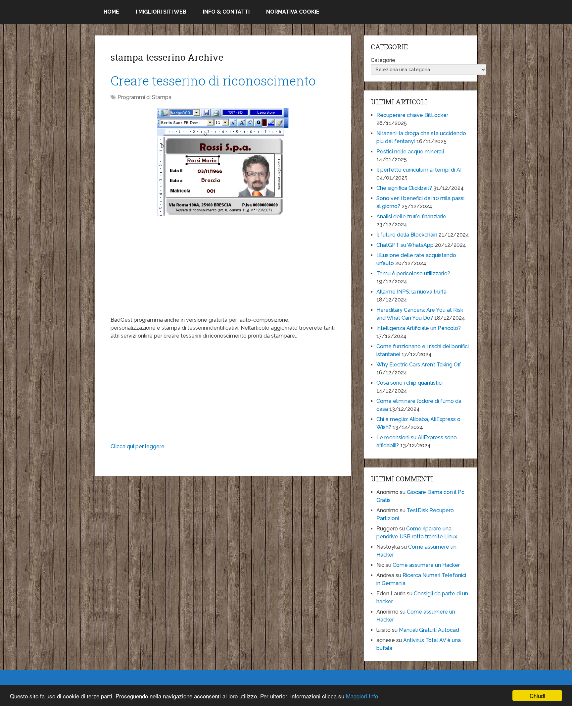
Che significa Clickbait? (404, 188)
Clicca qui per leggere (138, 446)
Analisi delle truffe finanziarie (411, 216)
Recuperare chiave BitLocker (412, 115)
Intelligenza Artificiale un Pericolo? (418, 328)
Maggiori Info (362, 696)
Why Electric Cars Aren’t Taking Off (418, 364)
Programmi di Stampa (144, 97)
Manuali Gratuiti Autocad (429, 630)
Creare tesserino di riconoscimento (213, 80)
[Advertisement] (223, 269)
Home (111, 12)
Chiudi (537, 695)
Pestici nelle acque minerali (410, 151)
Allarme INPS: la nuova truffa (411, 292)
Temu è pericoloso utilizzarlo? (413, 273)
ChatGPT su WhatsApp (405, 245)
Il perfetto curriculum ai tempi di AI (418, 170)
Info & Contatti (226, 12)
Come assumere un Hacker (426, 565)
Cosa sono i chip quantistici (409, 383)
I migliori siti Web (161, 12)
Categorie (383, 60)
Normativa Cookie (292, 12)
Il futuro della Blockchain (406, 235)
